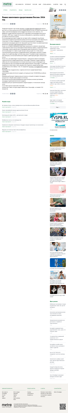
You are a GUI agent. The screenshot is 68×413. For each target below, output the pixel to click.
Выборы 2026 (28, 10)
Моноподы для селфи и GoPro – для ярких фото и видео (15, 115)
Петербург (28, 4)
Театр (14, 396)
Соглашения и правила (46, 395)
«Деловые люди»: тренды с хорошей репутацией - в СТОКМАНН (56, 164)
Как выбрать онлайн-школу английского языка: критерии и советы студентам (57, 346)
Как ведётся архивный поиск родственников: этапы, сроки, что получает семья (58, 330)
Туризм (15, 395)
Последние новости (55, 44)
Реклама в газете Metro (46, 392)
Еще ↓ (61, 4)
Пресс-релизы (16, 398)
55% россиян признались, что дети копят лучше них (57, 195)
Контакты (43, 396)
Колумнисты (30, 395)
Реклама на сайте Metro (46, 393)
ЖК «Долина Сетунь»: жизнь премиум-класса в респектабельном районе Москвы (20, 105)
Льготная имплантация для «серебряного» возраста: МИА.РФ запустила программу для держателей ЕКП (57, 254)
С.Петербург (52, 77)
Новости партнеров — (18, 14)
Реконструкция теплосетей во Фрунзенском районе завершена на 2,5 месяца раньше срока (57, 74)
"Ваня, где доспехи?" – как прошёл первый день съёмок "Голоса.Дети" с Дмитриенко (58, 48)
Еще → (58, 107)
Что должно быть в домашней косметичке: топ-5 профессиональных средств (57, 338)
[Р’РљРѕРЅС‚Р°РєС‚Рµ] (43, 24)
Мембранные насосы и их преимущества (11, 120)
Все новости (19, 4)
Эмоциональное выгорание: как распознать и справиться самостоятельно (57, 322)
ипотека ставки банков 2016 (16, 44)
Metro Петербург (58, 392)
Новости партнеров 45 (28, 14)
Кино (14, 399)
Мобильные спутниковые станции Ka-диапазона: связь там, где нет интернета (58, 305)
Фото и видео (16, 392)
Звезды (21, 10)
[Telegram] (47, 24)
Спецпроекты (13, 10)
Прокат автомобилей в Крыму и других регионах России (15, 110)
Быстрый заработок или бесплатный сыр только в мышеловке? (56, 210)
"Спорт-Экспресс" (22, 407)
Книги (51, 96)
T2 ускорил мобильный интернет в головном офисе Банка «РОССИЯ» (57, 149)
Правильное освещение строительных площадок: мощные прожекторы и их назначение (22, 125)
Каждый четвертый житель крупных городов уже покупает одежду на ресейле (57, 368)
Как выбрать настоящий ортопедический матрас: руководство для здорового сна (57, 282)
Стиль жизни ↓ (47, 4)
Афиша (3, 398)
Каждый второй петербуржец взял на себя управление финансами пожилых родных (57, 224)
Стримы (5, 10)
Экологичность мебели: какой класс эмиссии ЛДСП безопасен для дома (57, 360)
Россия (35, 4)
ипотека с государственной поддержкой (30, 28)
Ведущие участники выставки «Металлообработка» (14, 129)
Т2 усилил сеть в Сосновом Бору (57, 268)
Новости (51, 87)
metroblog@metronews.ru (37, 406)
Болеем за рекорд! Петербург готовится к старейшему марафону (56, 239)
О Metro (55, 4)
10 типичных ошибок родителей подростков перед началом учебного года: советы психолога (57, 82)
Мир (40, 4)
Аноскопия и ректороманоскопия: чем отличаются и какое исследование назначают (57, 313)
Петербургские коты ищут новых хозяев (57, 296)
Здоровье (15, 393)
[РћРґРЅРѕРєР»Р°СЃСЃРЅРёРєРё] (45, 24)
